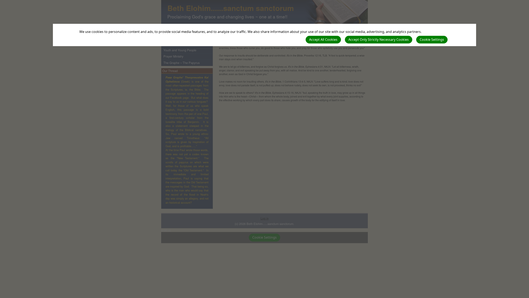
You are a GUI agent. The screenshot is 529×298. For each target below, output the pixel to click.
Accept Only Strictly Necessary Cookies (378, 39)
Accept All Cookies (323, 39)
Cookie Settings (432, 39)
